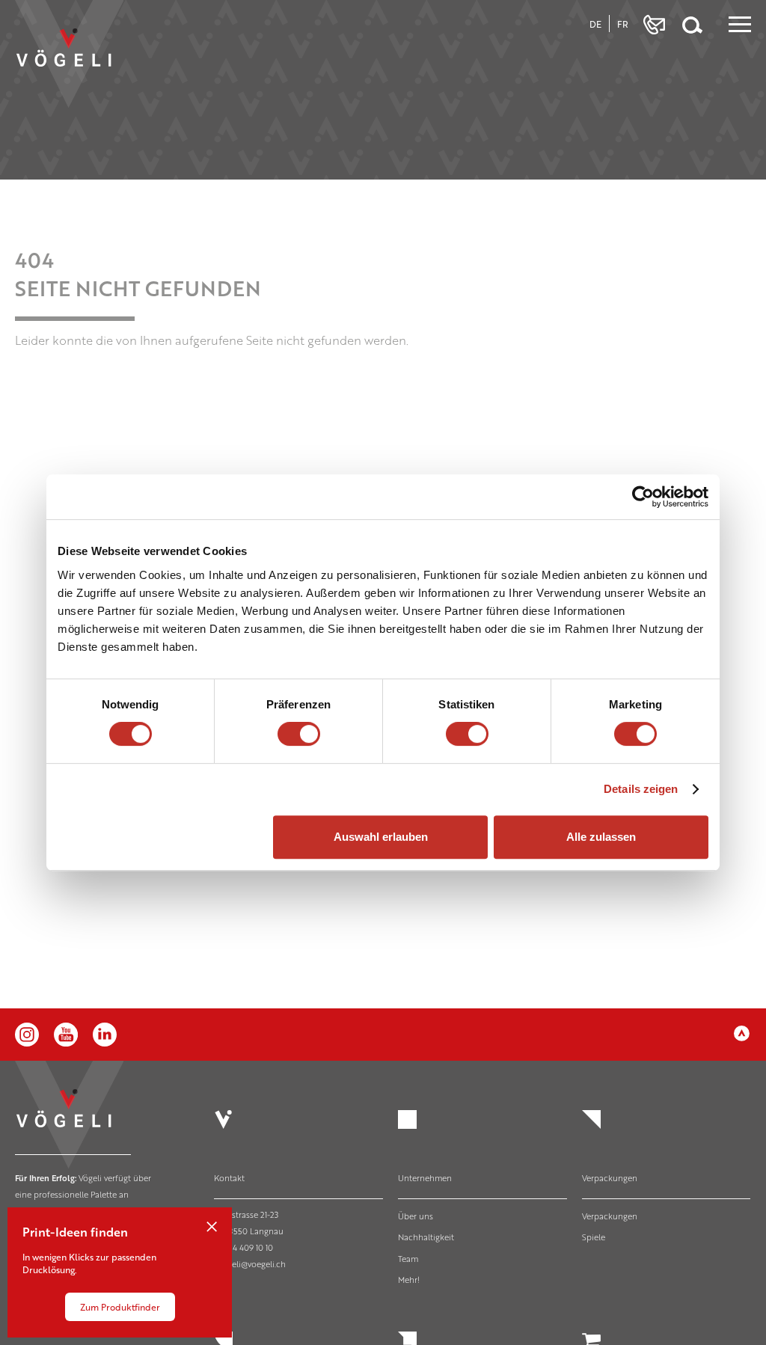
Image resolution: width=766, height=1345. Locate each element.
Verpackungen (609, 1177)
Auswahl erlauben (381, 836)
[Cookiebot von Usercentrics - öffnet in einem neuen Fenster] (642, 496)
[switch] (299, 734)
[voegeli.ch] (76, 61)
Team (408, 1258)
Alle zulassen (601, 836)
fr (622, 24)
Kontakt (229, 1177)
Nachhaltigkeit (426, 1237)
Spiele (593, 1237)
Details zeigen (641, 788)
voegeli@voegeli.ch (250, 1263)
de (595, 24)
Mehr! (409, 1279)
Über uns (415, 1216)
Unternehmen (425, 1177)
